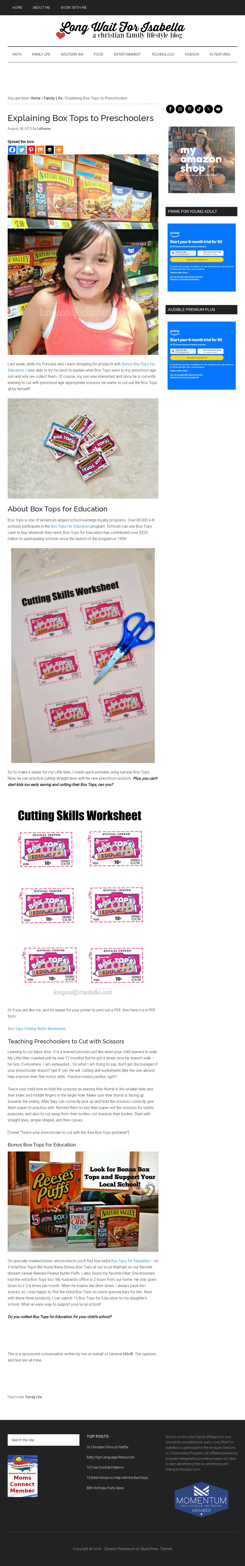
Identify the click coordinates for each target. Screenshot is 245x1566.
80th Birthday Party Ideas (105, 1488)
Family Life (34, 1397)
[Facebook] (12, 150)
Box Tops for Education (70, 526)
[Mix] (40, 150)
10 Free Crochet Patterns (105, 1467)
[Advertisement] (122, 73)
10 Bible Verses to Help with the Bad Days (117, 1478)
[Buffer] (49, 150)
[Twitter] (21, 150)
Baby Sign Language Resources (110, 1457)
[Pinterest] (31, 150)
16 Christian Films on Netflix (107, 1447)
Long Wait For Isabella (122, 31)
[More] (59, 150)
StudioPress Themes (157, 1549)
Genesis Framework (119, 1549)
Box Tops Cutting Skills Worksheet (37, 1028)
